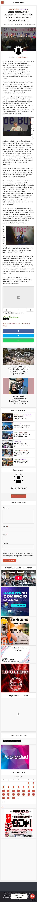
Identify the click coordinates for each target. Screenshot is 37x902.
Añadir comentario (16, 24)
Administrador (30, 24)
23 (33, 794)
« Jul (2, 807)
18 (8, 794)
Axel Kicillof (7, 324)
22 (28, 794)
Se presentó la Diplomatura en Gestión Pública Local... (22, 426)
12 (13, 791)
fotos (5, 326)
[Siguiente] (30, 310)
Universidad (24, 9)
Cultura (16, 432)
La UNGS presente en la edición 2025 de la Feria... (21, 462)
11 (8, 791)
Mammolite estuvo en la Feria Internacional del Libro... (21, 453)
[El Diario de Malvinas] (18, 2)
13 (18, 791)
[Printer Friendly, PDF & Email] (11, 317)
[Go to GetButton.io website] (32, 900)
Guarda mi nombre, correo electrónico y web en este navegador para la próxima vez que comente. (18, 555)
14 (23, 791)
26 (13, 798)
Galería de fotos (14, 9)
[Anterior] (7, 310)
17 (3, 794)
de (18, 310)
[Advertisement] (18, 859)
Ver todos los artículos (18, 496)
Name (5, 526)
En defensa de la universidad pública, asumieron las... (20, 418)
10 (3, 791)
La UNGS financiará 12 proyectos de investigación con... (22, 444)
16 (33, 791)
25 (8, 798)
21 (23, 794)
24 (3, 798)
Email (5, 535)
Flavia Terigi (26, 324)
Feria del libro (16, 324)
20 (18, 794)
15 (28, 791)
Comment (6, 508)
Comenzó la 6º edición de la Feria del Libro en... (22, 435)
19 (13, 794)
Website (5, 543)
